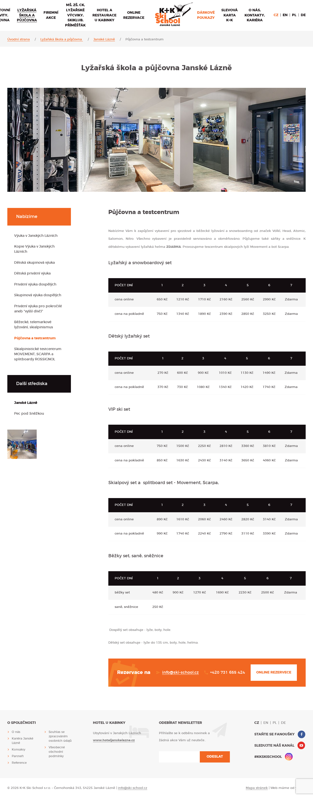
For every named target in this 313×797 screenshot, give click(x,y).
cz (276, 15)
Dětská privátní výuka (32, 273)
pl (294, 15)
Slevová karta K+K (229, 15)
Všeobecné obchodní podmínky (57, 752)
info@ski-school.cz (180, 672)
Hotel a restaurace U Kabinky (104, 15)
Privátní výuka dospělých (35, 284)
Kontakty (18, 749)
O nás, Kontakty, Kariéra (255, 15)
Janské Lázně (104, 39)
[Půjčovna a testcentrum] (22, 444)
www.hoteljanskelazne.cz (114, 740)
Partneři (17, 756)
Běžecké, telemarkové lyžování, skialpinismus (33, 324)
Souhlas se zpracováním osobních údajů (60, 736)
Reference (19, 762)
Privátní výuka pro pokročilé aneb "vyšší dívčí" (38, 309)
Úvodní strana (18, 39)
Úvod (174, 14)
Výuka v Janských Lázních (35, 236)
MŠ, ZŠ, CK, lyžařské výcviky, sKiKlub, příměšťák (75, 15)
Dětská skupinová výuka (34, 262)
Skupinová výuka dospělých (37, 295)
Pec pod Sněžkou (29, 413)
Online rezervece (273, 672)
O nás (16, 731)
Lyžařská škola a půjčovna (27, 15)
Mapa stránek (257, 788)
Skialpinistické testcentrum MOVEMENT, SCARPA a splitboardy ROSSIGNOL (37, 354)
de (303, 15)
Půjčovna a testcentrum (35, 338)
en (285, 15)
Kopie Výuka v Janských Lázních (34, 249)
